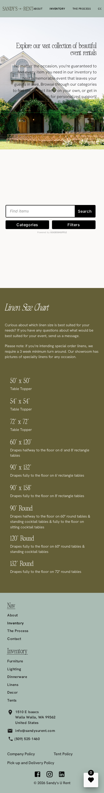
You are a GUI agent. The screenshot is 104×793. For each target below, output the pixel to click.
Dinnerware (17, 676)
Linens (12, 684)
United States (27, 722)
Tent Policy (63, 753)
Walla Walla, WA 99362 (35, 717)
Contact (14, 638)
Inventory (57, 8)
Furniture (15, 661)
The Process (82, 8)
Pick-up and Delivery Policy (30, 762)
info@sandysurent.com (35, 730)
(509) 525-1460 (27, 738)
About (38, 8)
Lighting (14, 669)
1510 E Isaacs (27, 712)
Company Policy (21, 753)
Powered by (52, 232)
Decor (12, 692)
